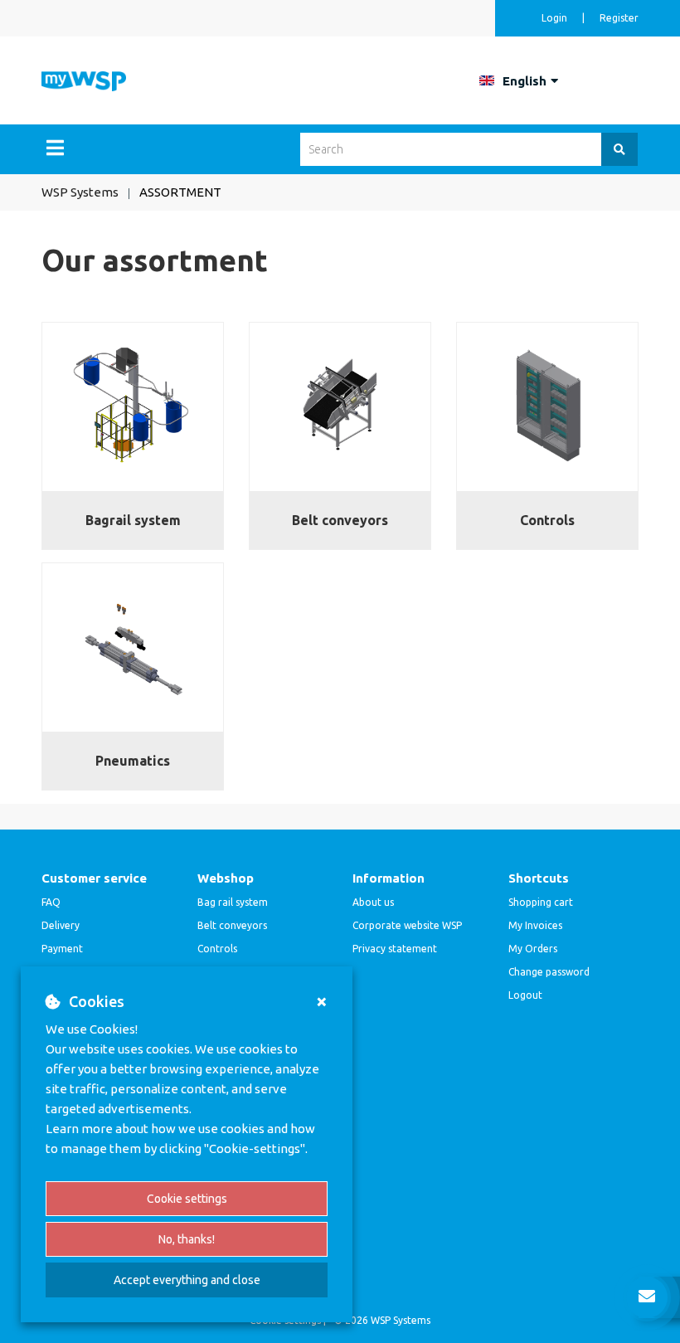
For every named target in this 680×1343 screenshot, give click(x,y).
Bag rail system (232, 902)
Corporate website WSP (407, 925)
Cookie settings (187, 1198)
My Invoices (535, 925)
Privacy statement (394, 948)
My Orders (532, 948)
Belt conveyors (232, 925)
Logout (525, 995)
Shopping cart (540, 902)
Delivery (60, 925)
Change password (549, 971)
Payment (62, 948)
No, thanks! (186, 1239)
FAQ (51, 902)
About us (373, 902)
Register (619, 17)
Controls (217, 948)
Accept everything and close (187, 1280)
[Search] (619, 149)
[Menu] (55, 147)
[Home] (83, 80)
